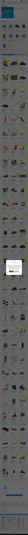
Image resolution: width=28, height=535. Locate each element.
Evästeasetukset (14, 273)
